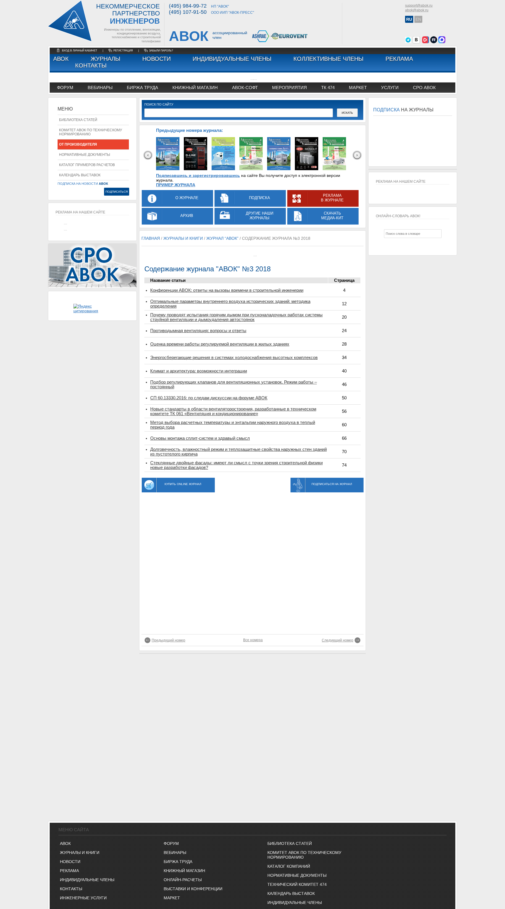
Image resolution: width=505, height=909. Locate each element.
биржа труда (142, 87)
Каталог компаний (288, 866)
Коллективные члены (328, 59)
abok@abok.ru (416, 10)
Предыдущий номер (168, 640)
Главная (150, 238)
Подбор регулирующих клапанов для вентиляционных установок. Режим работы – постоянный (233, 384)
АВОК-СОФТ (245, 87)
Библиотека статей (78, 120)
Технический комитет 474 (297, 884)
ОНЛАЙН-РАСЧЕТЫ (183, 879)
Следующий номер (337, 640)
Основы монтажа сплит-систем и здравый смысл (200, 438)
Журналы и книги (79, 852)
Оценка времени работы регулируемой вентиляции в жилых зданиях (219, 344)
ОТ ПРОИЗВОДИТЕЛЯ (78, 144)
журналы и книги (183, 238)
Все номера (253, 640)
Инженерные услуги (83, 898)
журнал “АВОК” (222, 238)
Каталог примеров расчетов (87, 165)
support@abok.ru (419, 6)
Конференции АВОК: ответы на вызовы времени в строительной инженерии (226, 290)
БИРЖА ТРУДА (178, 861)
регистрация (123, 50)
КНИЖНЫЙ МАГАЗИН (184, 870)
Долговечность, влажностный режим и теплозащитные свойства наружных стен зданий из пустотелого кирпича (238, 451)
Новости (156, 59)
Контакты (91, 65)
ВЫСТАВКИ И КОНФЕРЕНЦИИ (193, 888)
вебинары (100, 87)
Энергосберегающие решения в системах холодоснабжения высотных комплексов (234, 357)
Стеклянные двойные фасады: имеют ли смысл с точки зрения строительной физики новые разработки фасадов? (236, 465)
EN (418, 19)
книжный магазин (195, 87)
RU (409, 19)
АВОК (61, 59)
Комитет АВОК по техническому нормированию (90, 132)
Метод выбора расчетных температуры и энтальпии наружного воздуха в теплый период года (232, 425)
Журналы (105, 59)
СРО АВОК (424, 87)
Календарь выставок (80, 175)
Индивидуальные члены (232, 59)
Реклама (399, 59)
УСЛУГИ (390, 87)
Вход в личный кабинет (80, 50)
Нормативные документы (84, 155)
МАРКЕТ (358, 87)
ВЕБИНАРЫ (175, 852)
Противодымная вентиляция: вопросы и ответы (198, 330)
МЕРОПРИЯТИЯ (289, 87)
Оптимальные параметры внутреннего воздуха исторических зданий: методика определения (230, 303)
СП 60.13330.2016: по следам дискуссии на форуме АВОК (208, 398)
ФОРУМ (65, 87)
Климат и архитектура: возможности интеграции (198, 371)
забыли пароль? (161, 50)
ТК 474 (328, 87)
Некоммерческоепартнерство (128, 14)
